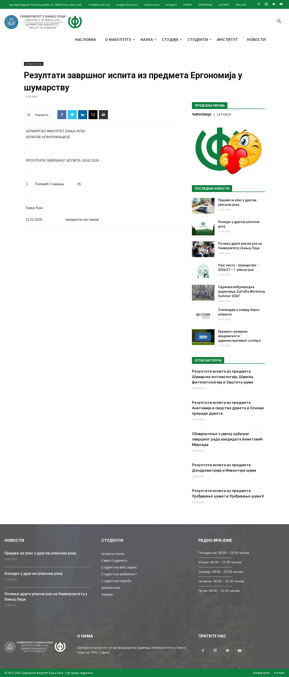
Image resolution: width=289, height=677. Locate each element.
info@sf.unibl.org (99, 4)
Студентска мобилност (119, 574)
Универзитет (261, 673)
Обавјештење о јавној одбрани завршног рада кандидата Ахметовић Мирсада (227, 439)
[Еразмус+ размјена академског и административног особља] (203, 337)
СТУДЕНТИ (197, 39)
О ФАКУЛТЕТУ (118, 39)
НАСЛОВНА (85, 39)
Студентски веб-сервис (119, 567)
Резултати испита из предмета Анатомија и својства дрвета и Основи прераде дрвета (228, 408)
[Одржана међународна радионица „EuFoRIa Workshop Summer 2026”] (203, 293)
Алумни (107, 594)
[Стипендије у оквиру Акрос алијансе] (203, 315)
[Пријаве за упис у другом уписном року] (203, 206)
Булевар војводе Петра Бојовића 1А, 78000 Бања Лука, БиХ (45, 4)
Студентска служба (116, 581)
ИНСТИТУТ (227, 39)
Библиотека (110, 587)
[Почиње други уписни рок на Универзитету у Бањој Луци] (203, 249)
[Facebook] (258, 4)
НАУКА (146, 39)
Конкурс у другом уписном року (34, 573)
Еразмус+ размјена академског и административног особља (239, 336)
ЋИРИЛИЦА (205, 4)
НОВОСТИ (256, 39)
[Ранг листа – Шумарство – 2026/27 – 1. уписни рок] (203, 271)
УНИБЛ (187, 4)
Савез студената (114, 560)
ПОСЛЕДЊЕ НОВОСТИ (212, 188)
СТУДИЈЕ (170, 39)
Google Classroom (127, 4)
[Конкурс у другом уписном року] (203, 227)
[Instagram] (266, 4)
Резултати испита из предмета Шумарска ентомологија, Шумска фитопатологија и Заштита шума (222, 376)
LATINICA (224, 4)
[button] (279, 22)
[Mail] (273, 4)
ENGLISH (241, 4)
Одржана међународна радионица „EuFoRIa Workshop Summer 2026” (241, 291)
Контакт (279, 673)
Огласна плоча (33, 63)
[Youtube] (281, 4)
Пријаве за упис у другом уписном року (40, 553)
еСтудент (171, 4)
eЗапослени (151, 4)
